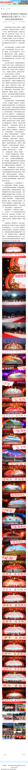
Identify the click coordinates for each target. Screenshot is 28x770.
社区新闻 (8, 8)
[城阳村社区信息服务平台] (7, 2)
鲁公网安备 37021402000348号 (8, 769)
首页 (4, 8)
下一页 (23, 754)
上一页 (4, 754)
